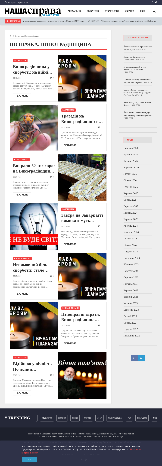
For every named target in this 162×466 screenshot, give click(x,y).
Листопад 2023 (132, 258)
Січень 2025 (130, 199)
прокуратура (109, 418)
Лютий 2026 (130, 174)
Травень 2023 (131, 296)
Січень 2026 (130, 180)
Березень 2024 (131, 232)
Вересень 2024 (131, 206)
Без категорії (21, 159)
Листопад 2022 (132, 335)
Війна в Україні (22, 258)
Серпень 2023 (131, 277)
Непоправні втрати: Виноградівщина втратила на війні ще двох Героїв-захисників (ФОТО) (82, 317)
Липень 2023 (130, 284)
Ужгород (152, 418)
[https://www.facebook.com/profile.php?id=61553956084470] (152, 2)
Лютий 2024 (130, 238)
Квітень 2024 (131, 225)
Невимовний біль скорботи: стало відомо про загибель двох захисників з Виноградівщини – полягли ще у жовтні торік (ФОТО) (33, 267)
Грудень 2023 (131, 251)
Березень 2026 (131, 167)
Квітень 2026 (131, 161)
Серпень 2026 (131, 148)
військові (136, 418)
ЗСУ (94, 418)
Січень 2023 (130, 322)
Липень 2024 (130, 212)
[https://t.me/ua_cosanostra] (156, 2)
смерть (82, 418)
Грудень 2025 (131, 187)
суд (124, 418)
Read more (22, 96)
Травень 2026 (131, 154)
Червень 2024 (131, 219)
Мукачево (41, 418)
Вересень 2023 (131, 271)
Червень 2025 (131, 193)
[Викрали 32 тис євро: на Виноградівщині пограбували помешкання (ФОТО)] (82, 177)
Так (29, 459)
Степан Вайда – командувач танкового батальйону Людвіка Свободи (137, 92)
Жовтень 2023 (131, 264)
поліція (57, 418)
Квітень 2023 (131, 303)
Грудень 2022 (131, 329)
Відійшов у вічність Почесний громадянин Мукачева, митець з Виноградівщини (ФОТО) (32, 366)
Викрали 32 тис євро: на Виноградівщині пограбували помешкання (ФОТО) (34, 168)
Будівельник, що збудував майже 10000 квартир (135, 68)
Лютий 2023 (130, 316)
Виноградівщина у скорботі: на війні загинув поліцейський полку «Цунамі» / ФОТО (33, 69)
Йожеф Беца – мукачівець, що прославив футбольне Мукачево (138, 114)
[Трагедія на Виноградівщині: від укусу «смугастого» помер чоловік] (34, 127)
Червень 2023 (131, 290)
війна (69, 418)
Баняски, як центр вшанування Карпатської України (137, 81)
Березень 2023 (131, 309)
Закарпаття (20, 60)
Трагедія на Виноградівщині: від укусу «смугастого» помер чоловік (81, 119)
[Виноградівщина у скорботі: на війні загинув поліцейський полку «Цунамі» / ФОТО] (82, 78)
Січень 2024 (130, 245)
